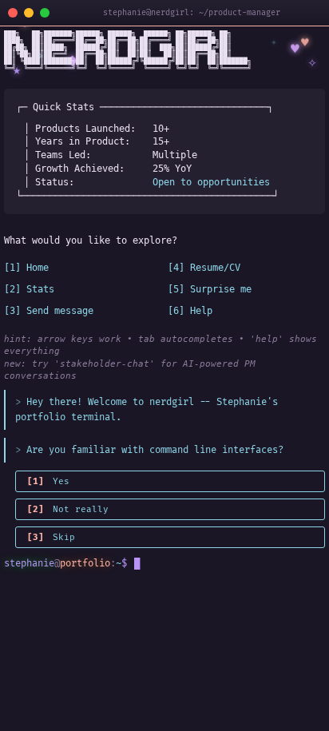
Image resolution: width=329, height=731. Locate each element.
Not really (68, 509)
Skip (51, 537)
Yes (48, 481)
